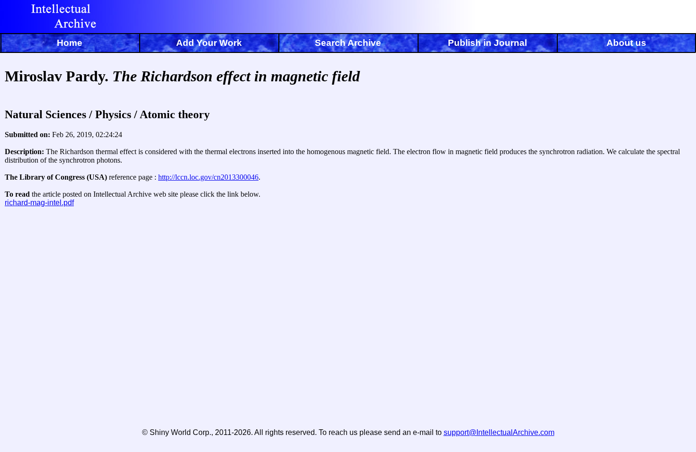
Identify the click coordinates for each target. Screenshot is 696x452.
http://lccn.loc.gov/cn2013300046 (208, 177)
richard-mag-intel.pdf (39, 203)
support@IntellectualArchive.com (499, 432)
